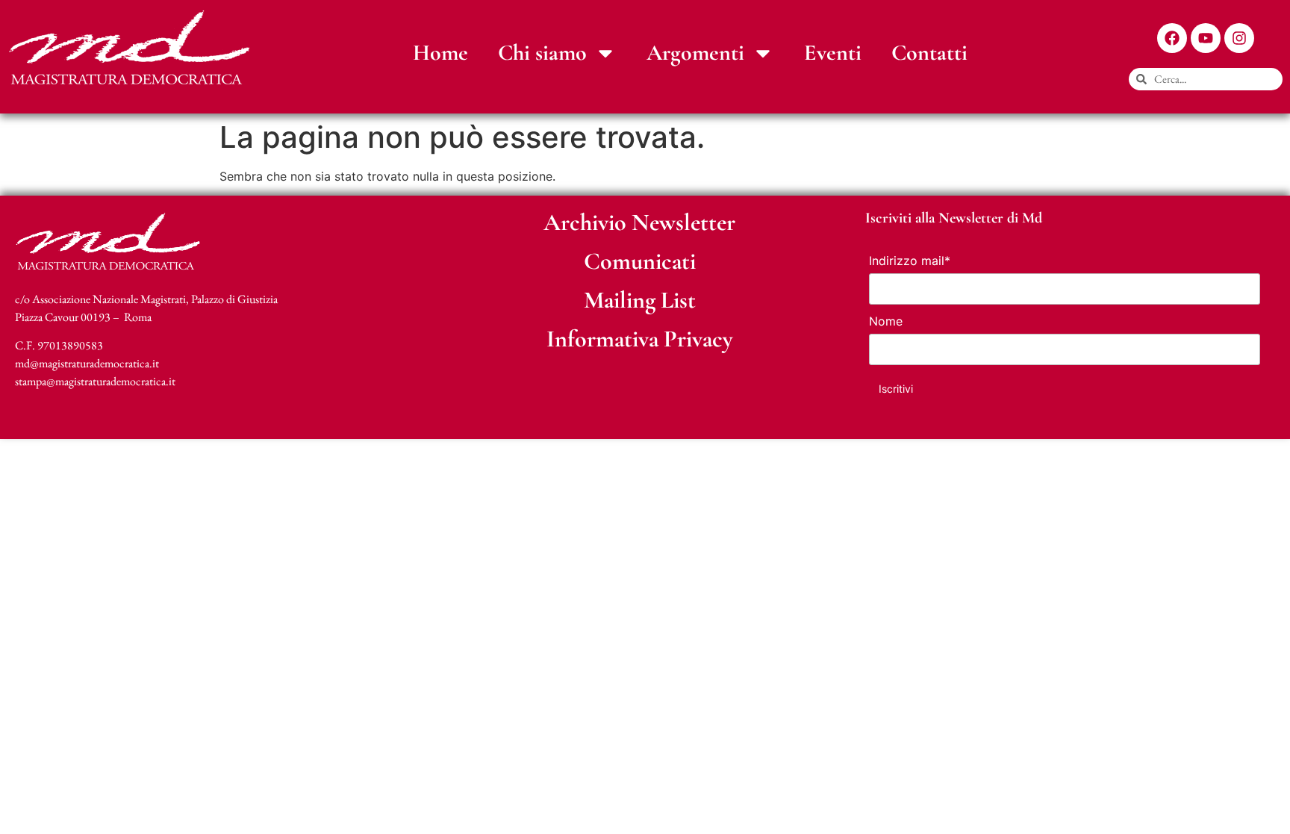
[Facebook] (1172, 38)
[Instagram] (1239, 38)
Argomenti (695, 52)
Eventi (832, 52)
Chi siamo (542, 52)
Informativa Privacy (639, 338)
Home (440, 52)
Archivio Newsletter (639, 222)
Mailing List (640, 299)
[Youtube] (1206, 38)
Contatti (929, 52)
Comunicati (640, 261)
